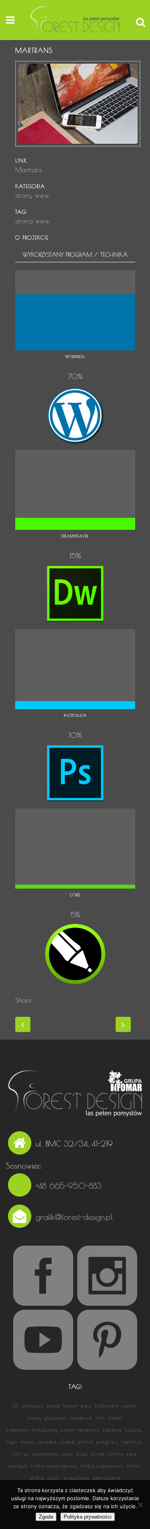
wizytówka (76, 1478)
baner (53, 1405)
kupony (133, 1429)
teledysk (18, 1466)
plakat (67, 1441)
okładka (46, 1441)
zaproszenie (106, 1478)
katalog (112, 1429)
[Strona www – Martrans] (78, 151)
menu (27, 1441)
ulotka (36, 1478)
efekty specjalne (47, 1417)
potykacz (107, 1441)
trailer (133, 1466)
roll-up (20, 1454)
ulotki (53, 1478)
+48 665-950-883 (69, 1185)
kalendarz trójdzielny (32, 1429)
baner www (78, 1405)
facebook (81, 1417)
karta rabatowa (80, 1429)
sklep (82, 1454)
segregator (45, 1454)
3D (15, 1405)
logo (11, 1441)
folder (115, 1417)
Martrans (28, 170)
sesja (66, 1454)
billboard (106, 1405)
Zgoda (46, 1517)
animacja (32, 1405)
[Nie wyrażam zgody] (140, 1505)
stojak (98, 1454)
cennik (129, 1405)
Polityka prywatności (88, 1517)
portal (85, 1441)
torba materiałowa (54, 1466)
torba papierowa (102, 1466)
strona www (122, 1454)
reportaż (132, 1441)
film (100, 1417)
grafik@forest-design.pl (74, 1216)
